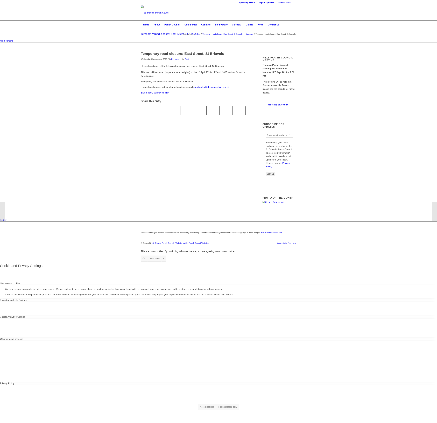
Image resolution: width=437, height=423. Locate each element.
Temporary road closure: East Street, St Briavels (170, 33)
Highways (249, 34)
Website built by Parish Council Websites (192, 243)
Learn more (154, 258)
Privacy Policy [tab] (7, 383)
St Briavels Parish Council (163, 243)
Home (197, 34)
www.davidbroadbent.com (271, 233)
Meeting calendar (278, 104)
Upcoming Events (247, 3)
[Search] (294, 25)
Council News (284, 3)
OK (144, 258)
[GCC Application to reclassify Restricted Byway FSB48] (2, 211)
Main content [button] (6, 40)
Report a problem (266, 3)
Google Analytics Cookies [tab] (12, 316)
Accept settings (207, 407)
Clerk (187, 59)
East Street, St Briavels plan (155, 92)
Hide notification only (227, 407)
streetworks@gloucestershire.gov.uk (211, 87)
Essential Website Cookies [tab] (13, 300)
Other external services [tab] (11, 339)
